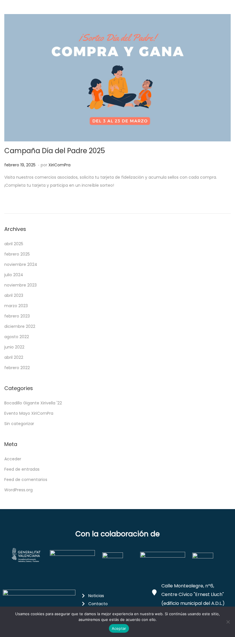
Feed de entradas (22, 469)
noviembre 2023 (20, 285)
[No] (228, 622)
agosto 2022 (16, 337)
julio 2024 (13, 275)
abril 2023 (13, 295)
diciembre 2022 (19, 326)
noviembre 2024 (20, 264)
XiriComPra (59, 165)
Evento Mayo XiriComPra (28, 413)
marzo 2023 (16, 306)
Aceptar (119, 628)
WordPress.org (18, 490)
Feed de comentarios (25, 479)
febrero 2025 (17, 254)
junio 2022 (14, 347)
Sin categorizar (19, 423)
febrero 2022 (17, 368)
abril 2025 (13, 244)
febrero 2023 (17, 316)
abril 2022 (13, 357)
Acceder (12, 459)
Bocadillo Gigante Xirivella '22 (33, 403)
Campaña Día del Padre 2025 (54, 150)
